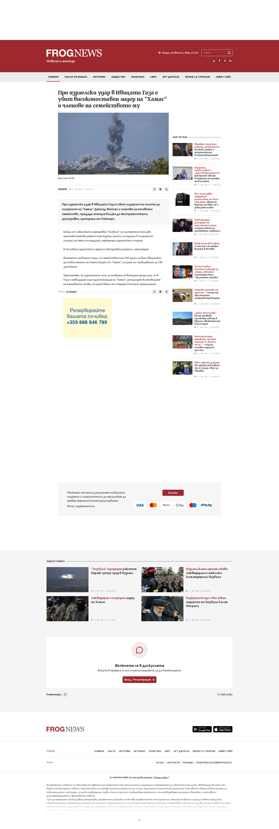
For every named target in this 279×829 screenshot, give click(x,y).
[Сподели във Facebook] (160, 189)
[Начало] (214, 61)
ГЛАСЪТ (111, 751)
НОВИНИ (62, 189)
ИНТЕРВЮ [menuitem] (99, 77)
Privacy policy (161, 777)
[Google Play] (202, 729)
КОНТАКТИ (173, 762)
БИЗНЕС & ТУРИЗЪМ (204, 751)
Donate (173, 493)
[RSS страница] (230, 61)
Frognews (71, 291)
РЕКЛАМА (188, 762)
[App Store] (222, 729)
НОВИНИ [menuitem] (53, 77)
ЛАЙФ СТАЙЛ (225, 751)
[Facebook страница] (219, 61)
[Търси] (229, 52)
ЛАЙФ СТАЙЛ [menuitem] (223, 77)
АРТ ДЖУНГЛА (181, 751)
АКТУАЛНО (139, 751)
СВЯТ (167, 751)
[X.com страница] (225, 61)
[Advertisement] (139, 20)
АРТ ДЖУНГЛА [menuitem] (171, 77)
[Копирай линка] (154, 189)
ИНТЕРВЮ (124, 751)
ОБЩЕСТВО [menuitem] (118, 77)
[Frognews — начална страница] (65, 729)
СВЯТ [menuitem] (153, 77)
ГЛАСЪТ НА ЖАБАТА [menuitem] (76, 77)
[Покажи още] (139, 820)
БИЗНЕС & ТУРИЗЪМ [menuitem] (197, 77)
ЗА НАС (160, 762)
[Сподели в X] (166, 189)
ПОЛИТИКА (155, 751)
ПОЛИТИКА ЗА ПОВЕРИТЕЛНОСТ (214, 762)
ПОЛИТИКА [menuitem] (137, 77)
